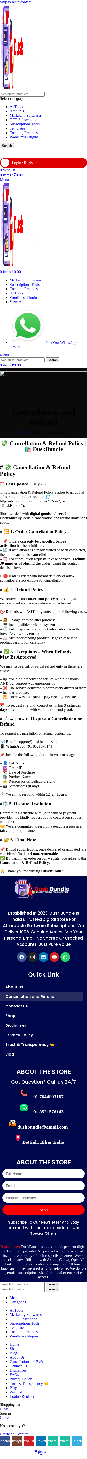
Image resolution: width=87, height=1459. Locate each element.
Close (4, 1409)
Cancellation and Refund (29, 996)
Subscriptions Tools (25, 124)
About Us (14, 987)
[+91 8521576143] (24, 1107)
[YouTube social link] (29, 153)
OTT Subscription (23, 120)
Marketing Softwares (26, 115)
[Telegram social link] (77, 153)
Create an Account (14, 1434)
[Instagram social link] (17, 153)
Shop (10, 1016)
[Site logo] (19, 89)
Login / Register (22, 1396)
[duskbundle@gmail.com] (12, 1123)
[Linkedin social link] (41, 153)
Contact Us (16, 1006)
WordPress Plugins (24, 137)
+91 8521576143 (47, 1111)
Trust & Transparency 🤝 (30, 1044)
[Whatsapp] (65, 957)
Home (24, 432)
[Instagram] (32, 957)
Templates (17, 128)
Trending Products (24, 133)
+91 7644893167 (47, 1096)
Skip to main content (15, 2)
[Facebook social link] (5, 153)
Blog (9, 1054)
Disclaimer (15, 1025)
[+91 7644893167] (24, 1092)
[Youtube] (54, 957)
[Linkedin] (43, 957)
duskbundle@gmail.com (42, 1126)
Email (6, 1167)
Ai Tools (16, 107)
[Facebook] (22, 957)
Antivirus (17, 111)
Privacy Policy (19, 1035)
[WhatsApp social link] (53, 153)
